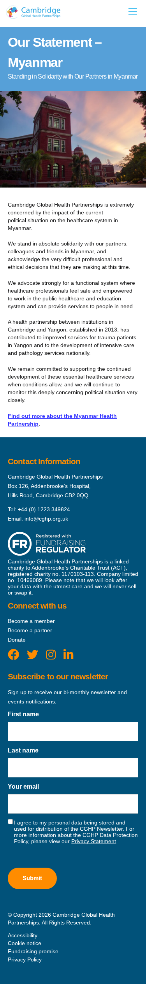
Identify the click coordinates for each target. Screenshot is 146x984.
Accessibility (22, 935)
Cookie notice (24, 943)
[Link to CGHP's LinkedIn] (68, 655)
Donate (17, 640)
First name (23, 714)
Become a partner (30, 630)
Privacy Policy (25, 959)
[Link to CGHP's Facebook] (13, 655)
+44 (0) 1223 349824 (44, 509)
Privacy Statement (93, 841)
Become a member (31, 621)
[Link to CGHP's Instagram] (51, 655)
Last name (23, 750)
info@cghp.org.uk (46, 519)
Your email (23, 786)
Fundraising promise (33, 951)
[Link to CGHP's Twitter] (32, 655)
